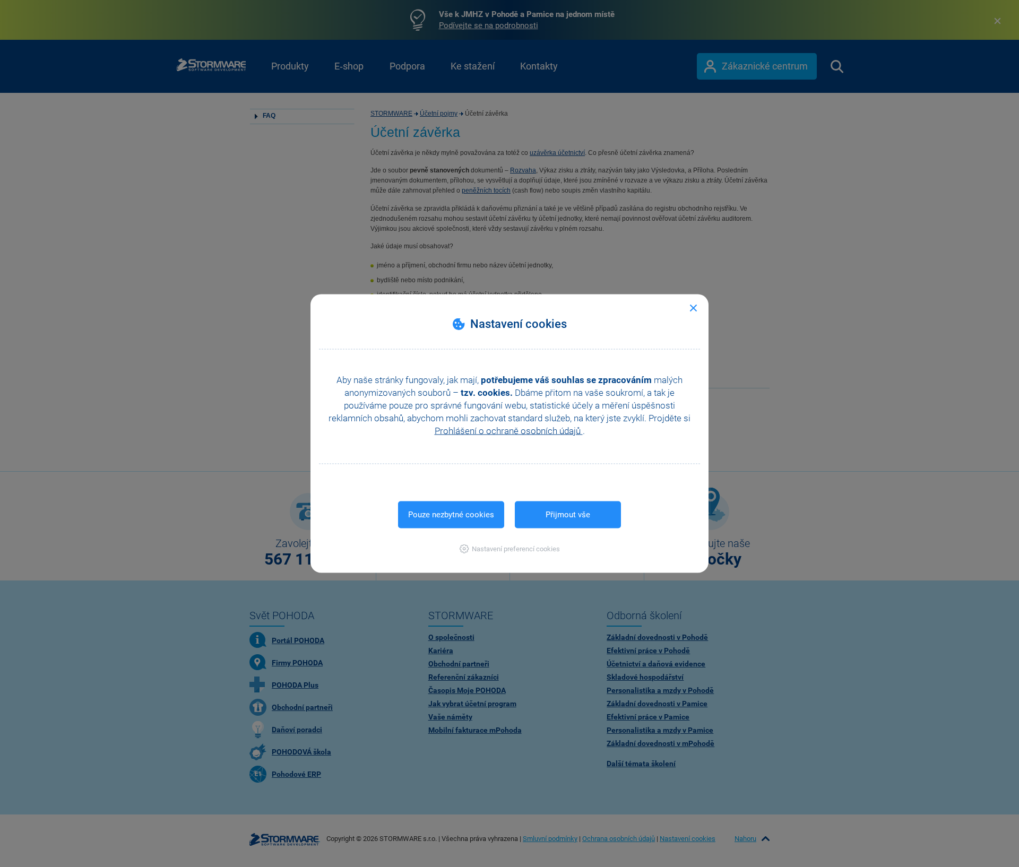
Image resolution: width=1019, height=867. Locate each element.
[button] (510, 549)
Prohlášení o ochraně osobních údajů (509, 431)
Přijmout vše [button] (568, 514)
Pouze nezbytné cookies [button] (451, 514)
